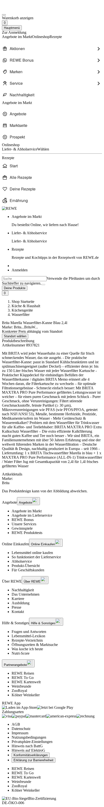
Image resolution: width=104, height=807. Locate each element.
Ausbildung (21, 603)
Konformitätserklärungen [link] (31, 755)
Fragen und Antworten (29, 632)
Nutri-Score (21, 653)
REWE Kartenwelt (26, 682)
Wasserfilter (21, 314)
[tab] (52, 474)
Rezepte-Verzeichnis (27, 640)
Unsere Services (24, 524)
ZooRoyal (19, 691)
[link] (57, 221)
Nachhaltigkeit (23, 590)
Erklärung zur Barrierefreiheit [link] (33, 760)
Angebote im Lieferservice (32, 515)
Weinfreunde (21, 686)
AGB (16, 724)
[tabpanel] (52, 480)
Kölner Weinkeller (26, 695)
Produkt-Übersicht (26, 566)
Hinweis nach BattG (27, 746)
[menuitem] (52, 48)
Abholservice (22, 561)
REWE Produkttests (27, 533)
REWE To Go (23, 678)
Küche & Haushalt (26, 306)
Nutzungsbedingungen (29, 737)
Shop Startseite (23, 301)
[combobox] (24, 278)
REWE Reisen (23, 673)
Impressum (20, 733)
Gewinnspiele (22, 528)
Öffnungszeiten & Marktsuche (35, 645)
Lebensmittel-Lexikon (28, 636)
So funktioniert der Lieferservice (36, 557)
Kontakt (18, 612)
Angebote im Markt (27, 511)
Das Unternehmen (25, 594)
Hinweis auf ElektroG (28, 750)
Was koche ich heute (27, 649)
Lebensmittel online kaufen (32, 553)
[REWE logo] (9, 208)
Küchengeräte (22, 310)
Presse (16, 607)
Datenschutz (21, 729)
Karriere (18, 599)
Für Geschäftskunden (28, 570)
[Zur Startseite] (18, 9)
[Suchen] (43, 284)
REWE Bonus (23, 520)
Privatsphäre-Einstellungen (32, 742)
